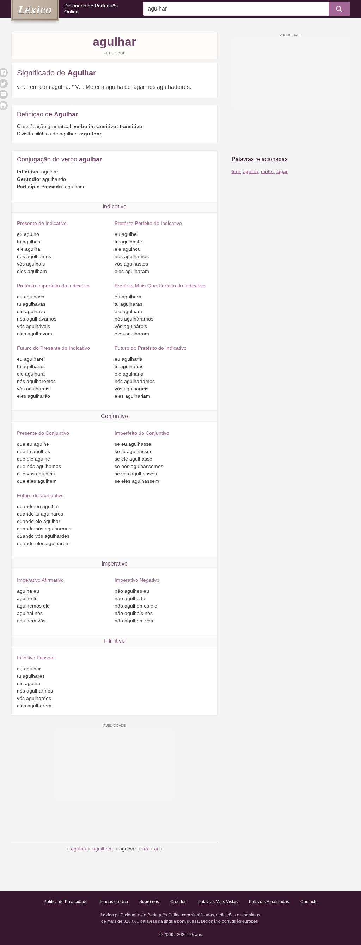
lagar (282, 171)
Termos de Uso (113, 901)
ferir (236, 171)
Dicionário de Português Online (91, 8)
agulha (78, 849)
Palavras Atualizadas (269, 901)
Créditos (178, 901)
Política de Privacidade (66, 901)
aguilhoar (102, 849)
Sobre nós (149, 901)
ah (145, 849)
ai (156, 849)
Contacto (309, 901)
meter (267, 171)
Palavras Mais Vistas (218, 901)
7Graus (195, 934)
